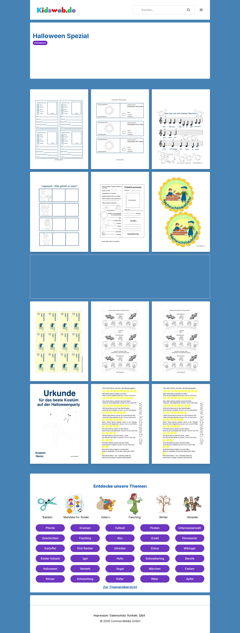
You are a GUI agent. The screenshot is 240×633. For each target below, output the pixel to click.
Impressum (101, 615)
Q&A (142, 615)
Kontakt (132, 615)
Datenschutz (118, 615)
